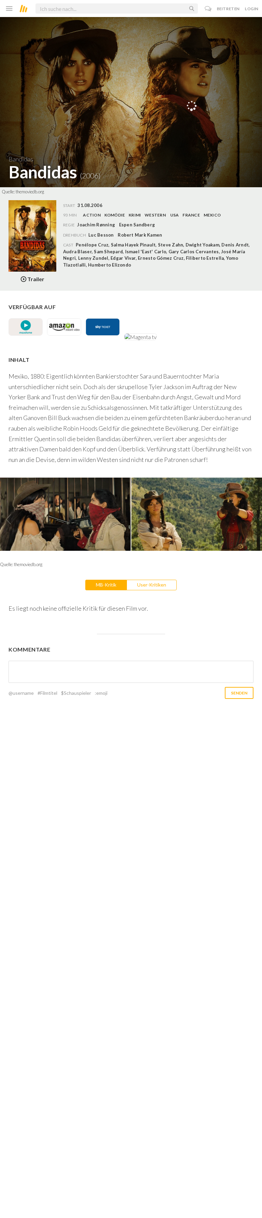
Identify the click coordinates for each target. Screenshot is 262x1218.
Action (91, 215)
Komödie (114, 215)
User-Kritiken (151, 585)
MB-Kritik (106, 585)
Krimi (135, 215)
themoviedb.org (30, 191)
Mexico (212, 215)
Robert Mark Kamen (140, 235)
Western (155, 215)
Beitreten (228, 8)
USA (174, 215)
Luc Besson (101, 235)
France (191, 215)
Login (252, 8)
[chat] (208, 8)
